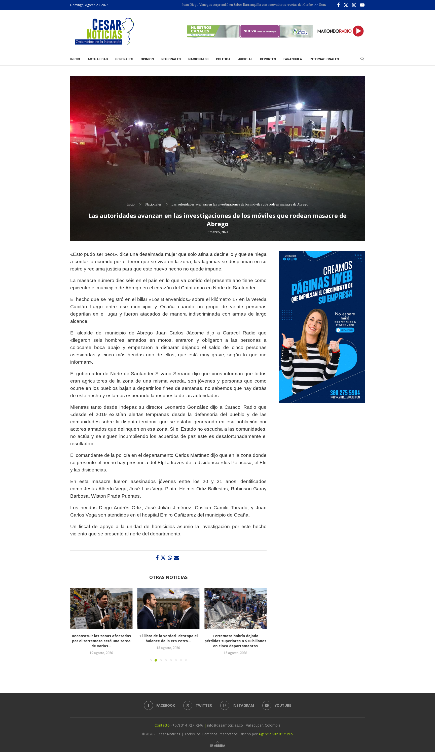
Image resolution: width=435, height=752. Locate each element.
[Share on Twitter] (163, 557)
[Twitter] (345, 5)
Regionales (171, 59)
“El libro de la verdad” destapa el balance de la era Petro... (168, 638)
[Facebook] (338, 5)
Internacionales (324, 59)
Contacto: (163, 725)
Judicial (245, 59)
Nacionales (198, 59)
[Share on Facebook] (157, 557)
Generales (124, 59)
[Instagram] (354, 5)
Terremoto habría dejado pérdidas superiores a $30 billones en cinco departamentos (236, 641)
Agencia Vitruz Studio (276, 734)
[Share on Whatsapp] (170, 557)
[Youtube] (362, 5)
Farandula (292, 59)
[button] (77, 624)
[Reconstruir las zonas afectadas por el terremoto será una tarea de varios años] (101, 608)
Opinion (147, 59)
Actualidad (98, 59)
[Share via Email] (176, 557)
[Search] (362, 59)
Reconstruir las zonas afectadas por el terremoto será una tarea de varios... (101, 641)
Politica (223, 59)
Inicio (75, 59)
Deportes (268, 59)
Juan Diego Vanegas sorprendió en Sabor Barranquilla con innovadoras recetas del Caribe (220, 4)
